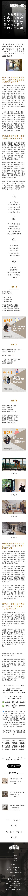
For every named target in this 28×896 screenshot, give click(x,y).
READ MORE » (15, 783)
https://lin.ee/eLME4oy (14, 698)
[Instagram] (16, 825)
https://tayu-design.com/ (16, 693)
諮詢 (22, 5)
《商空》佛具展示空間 (17, 792)
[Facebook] (12, 825)
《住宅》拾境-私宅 (16, 779)
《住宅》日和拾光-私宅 (17, 805)
